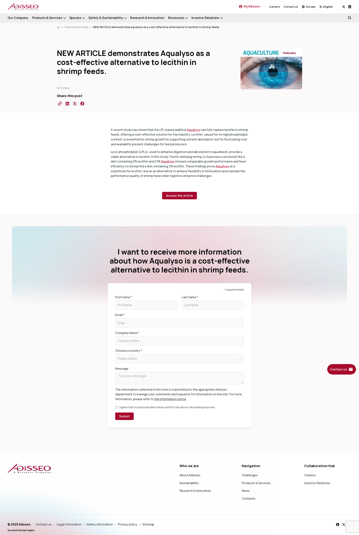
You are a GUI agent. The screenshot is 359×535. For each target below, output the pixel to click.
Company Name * (127, 333)
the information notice (170, 399)
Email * (120, 315)
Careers (274, 6)
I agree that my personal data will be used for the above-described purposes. (167, 407)
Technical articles (76, 27)
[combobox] (330, 6)
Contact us (291, 6)
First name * (123, 297)
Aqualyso (193, 130)
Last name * (190, 297)
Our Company (18, 18)
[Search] (349, 17)
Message (121, 369)
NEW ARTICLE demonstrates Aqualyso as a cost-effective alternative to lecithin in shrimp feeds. (156, 27)
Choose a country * (128, 351)
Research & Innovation (147, 18)
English (328, 6)
